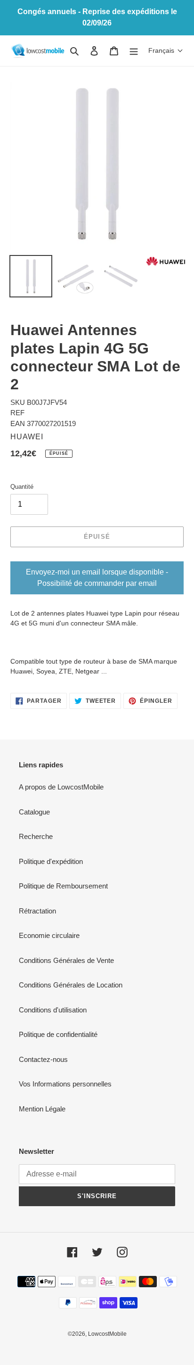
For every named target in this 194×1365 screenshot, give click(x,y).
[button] (166, 50)
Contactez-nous (43, 1059)
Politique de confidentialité (58, 1034)
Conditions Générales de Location (70, 985)
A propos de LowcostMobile (61, 787)
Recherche (36, 836)
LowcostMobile (107, 1334)
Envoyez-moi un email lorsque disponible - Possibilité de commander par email (97, 577)
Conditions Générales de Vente (66, 960)
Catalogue (34, 812)
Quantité (21, 486)
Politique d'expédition (51, 861)
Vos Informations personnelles (65, 1084)
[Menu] (134, 51)
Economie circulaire (49, 935)
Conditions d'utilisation (53, 1010)
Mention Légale (42, 1109)
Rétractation (37, 911)
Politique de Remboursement (63, 886)
